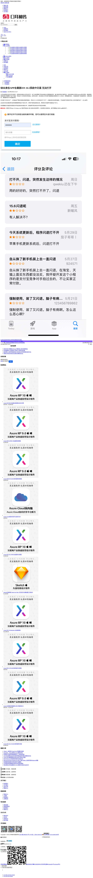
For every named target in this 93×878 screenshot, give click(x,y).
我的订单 (5, 5)
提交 (11, 361)
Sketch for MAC (7, 31)
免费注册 (6, 2)
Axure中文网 (10, 74)
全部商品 (7, 44)
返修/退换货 (6, 806)
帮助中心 (5, 8)
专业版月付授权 (23, 48)
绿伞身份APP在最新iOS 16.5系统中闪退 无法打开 (16, 765)
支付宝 (5, 817)
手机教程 (4, 91)
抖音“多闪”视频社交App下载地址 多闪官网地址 (15, 349)
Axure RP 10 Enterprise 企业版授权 (12, 630)
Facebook (56, 864)
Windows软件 (8, 56)
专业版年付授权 (23, 47)
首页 (4, 65)
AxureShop (10, 75)
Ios (1, 339)
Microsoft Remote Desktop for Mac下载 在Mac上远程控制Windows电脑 (20, 760)
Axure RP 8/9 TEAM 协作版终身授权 (12, 478)
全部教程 (5, 68)
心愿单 (5, 795)
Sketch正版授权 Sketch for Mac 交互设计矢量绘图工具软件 (18, 592)
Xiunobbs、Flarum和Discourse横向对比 (13, 752)
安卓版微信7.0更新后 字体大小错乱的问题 (14, 350)
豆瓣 (46, 864)
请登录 (2, 2)
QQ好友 (36, 864)
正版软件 (5, 28)
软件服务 (5, 62)
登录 (2, 361)
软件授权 (7, 59)
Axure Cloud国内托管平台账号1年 (12, 516)
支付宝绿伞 (5, 339)
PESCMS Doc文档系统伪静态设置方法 (13, 758)
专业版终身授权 (23, 53)
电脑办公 (5, 60)
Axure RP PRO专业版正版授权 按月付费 (13, 403)
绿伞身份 (14, 339)
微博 (3, 864)
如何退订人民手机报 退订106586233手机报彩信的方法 (17, 352)
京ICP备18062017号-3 (24, 834)
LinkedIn (50, 864)
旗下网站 (7, 72)
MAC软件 (6, 57)
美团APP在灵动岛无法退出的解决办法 (13, 353)
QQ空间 (42, 864)
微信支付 (5, 815)
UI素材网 (10, 77)
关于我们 (5, 11)
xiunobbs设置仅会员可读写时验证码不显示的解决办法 (17, 755)
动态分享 (5, 71)
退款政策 (5, 804)
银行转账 (5, 820)
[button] (9, 874)
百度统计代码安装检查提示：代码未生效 (13, 754)
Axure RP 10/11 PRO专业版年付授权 (12, 554)
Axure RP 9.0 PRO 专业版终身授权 (12, 441)
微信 (19, 864)
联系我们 (5, 10)
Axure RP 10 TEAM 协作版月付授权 (12, 668)
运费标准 (5, 798)
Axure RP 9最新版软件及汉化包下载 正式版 (14, 757)
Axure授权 (7, 45)
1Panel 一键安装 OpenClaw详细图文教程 (13, 751)
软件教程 (5, 30)
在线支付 (5, 818)
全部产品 (5, 66)
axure (4, 27)
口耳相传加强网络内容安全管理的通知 (13, 763)
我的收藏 (5, 7)
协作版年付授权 (23, 50)
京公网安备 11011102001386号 (51, 834)
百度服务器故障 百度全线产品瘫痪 (12, 762)
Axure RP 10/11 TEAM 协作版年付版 (12, 743)
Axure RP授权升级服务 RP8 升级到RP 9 (13, 706)
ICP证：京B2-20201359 (36, 834)
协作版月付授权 (23, 51)
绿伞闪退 (19, 339)
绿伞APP (10, 339)
